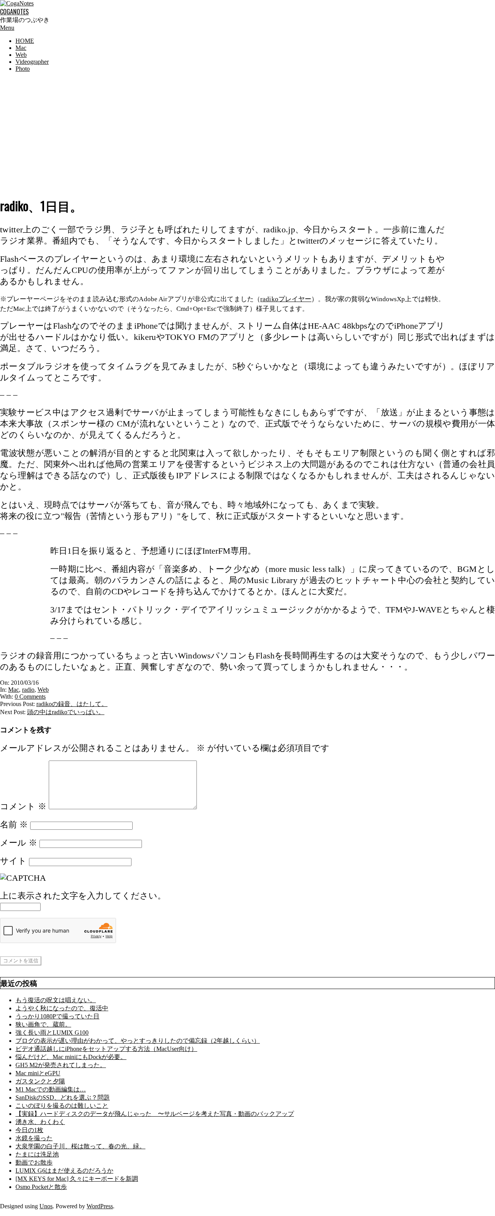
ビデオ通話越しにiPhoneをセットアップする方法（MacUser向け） (106, 1048)
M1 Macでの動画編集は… (50, 1089)
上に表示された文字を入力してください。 (83, 895)
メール (18, 843)
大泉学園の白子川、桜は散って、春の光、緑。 (80, 1146)
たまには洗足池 (37, 1154)
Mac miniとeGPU (37, 1073)
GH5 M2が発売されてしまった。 (60, 1065)
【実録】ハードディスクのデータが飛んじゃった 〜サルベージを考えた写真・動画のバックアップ (154, 1113)
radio (28, 689)
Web (43, 689)
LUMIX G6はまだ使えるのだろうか (64, 1170)
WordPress (100, 1206)
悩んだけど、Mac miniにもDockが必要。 (70, 1057)
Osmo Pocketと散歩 (41, 1187)
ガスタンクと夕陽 (40, 1081)
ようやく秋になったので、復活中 (61, 1008)
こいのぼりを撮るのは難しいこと (61, 1105)
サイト (13, 861)
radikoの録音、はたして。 (72, 704)
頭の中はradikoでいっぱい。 (65, 712)
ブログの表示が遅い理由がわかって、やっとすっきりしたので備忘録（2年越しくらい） (137, 1040)
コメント (23, 806)
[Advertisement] (247, 132)
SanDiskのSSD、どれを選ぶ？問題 (62, 1097)
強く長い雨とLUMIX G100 (52, 1032)
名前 (14, 824)
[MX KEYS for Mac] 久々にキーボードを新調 (76, 1178)
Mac (13, 689)
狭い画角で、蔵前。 (43, 1024)
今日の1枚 (29, 1130)
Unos (46, 1206)
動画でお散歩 (34, 1162)
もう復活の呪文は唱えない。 (55, 1000)
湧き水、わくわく (40, 1122)
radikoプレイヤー (285, 299)
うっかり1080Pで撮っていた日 (57, 1016)
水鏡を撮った (34, 1138)
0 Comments (30, 696)
